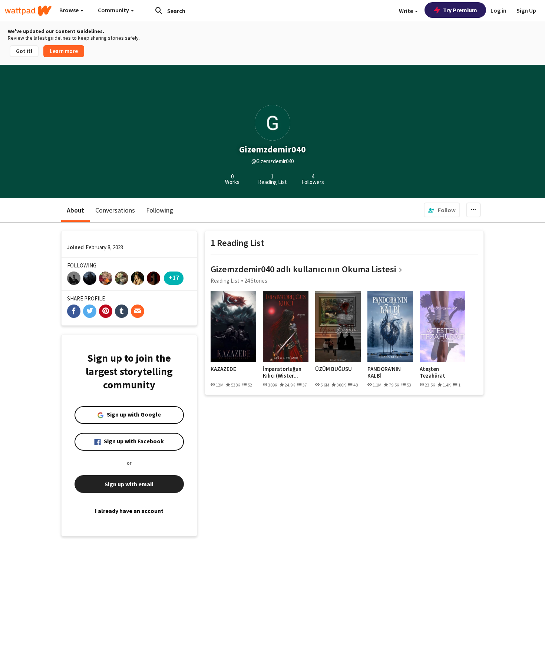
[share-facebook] (73, 311)
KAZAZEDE (223, 369)
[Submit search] (159, 10)
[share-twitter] (89, 311)
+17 (174, 277)
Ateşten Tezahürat (432, 372)
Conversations (115, 210)
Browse (69, 10)
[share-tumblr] (121, 311)
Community (114, 10)
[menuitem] (442, 210)
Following (159, 210)
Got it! (24, 51)
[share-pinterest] (105, 311)
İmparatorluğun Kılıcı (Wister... (282, 372)
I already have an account (129, 510)
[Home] (28, 11)
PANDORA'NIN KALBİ (384, 372)
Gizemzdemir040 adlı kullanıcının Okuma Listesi (303, 269)
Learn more (64, 51)
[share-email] (137, 311)
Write (406, 10)
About (75, 210)
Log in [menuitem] (498, 10)
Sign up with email (129, 484)
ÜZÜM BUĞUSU (333, 369)
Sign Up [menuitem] (526, 10)
